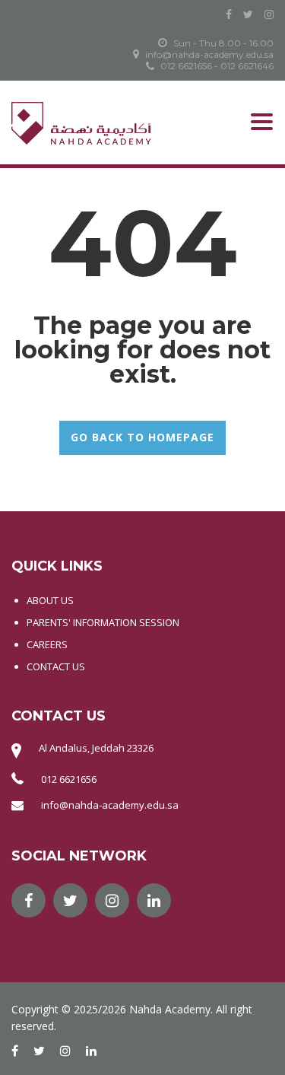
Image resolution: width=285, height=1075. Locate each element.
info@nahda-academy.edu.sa (110, 805)
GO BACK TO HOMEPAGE (142, 437)
